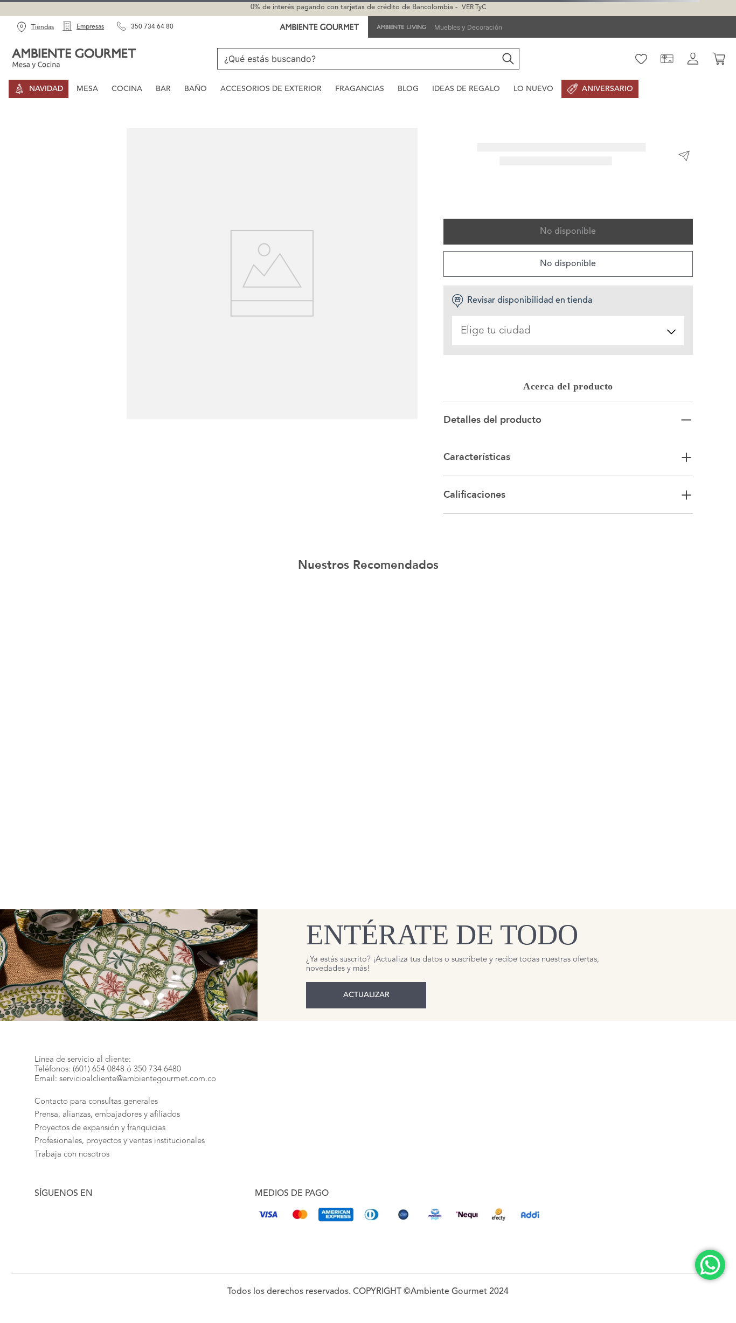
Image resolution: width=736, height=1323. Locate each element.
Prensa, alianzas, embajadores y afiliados (107, 1073)
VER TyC (474, 7)
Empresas (90, 27)
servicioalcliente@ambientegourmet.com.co (137, 1037)
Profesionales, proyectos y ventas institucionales (119, 1099)
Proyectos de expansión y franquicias (99, 1086)
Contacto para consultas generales (96, 1060)
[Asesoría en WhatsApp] (710, 1265)
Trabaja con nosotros (71, 1113)
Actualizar (366, 942)
